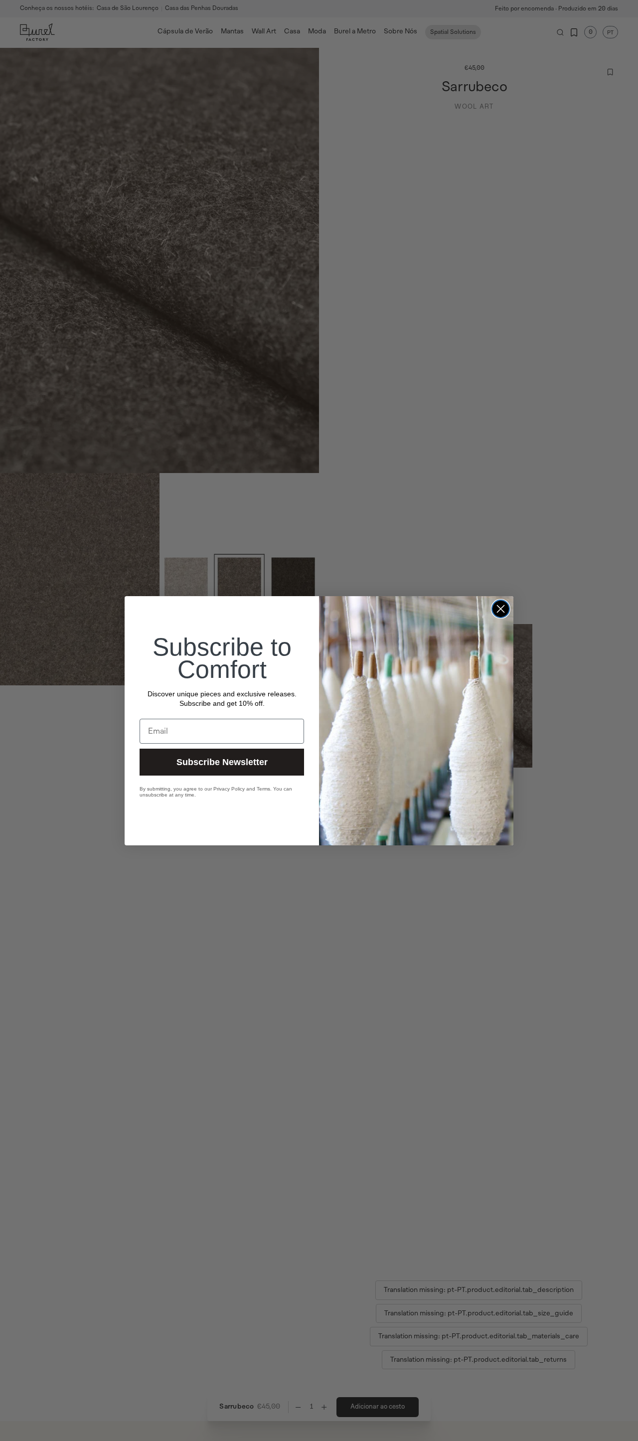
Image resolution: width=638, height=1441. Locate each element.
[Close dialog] (500, 609)
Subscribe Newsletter (222, 762)
